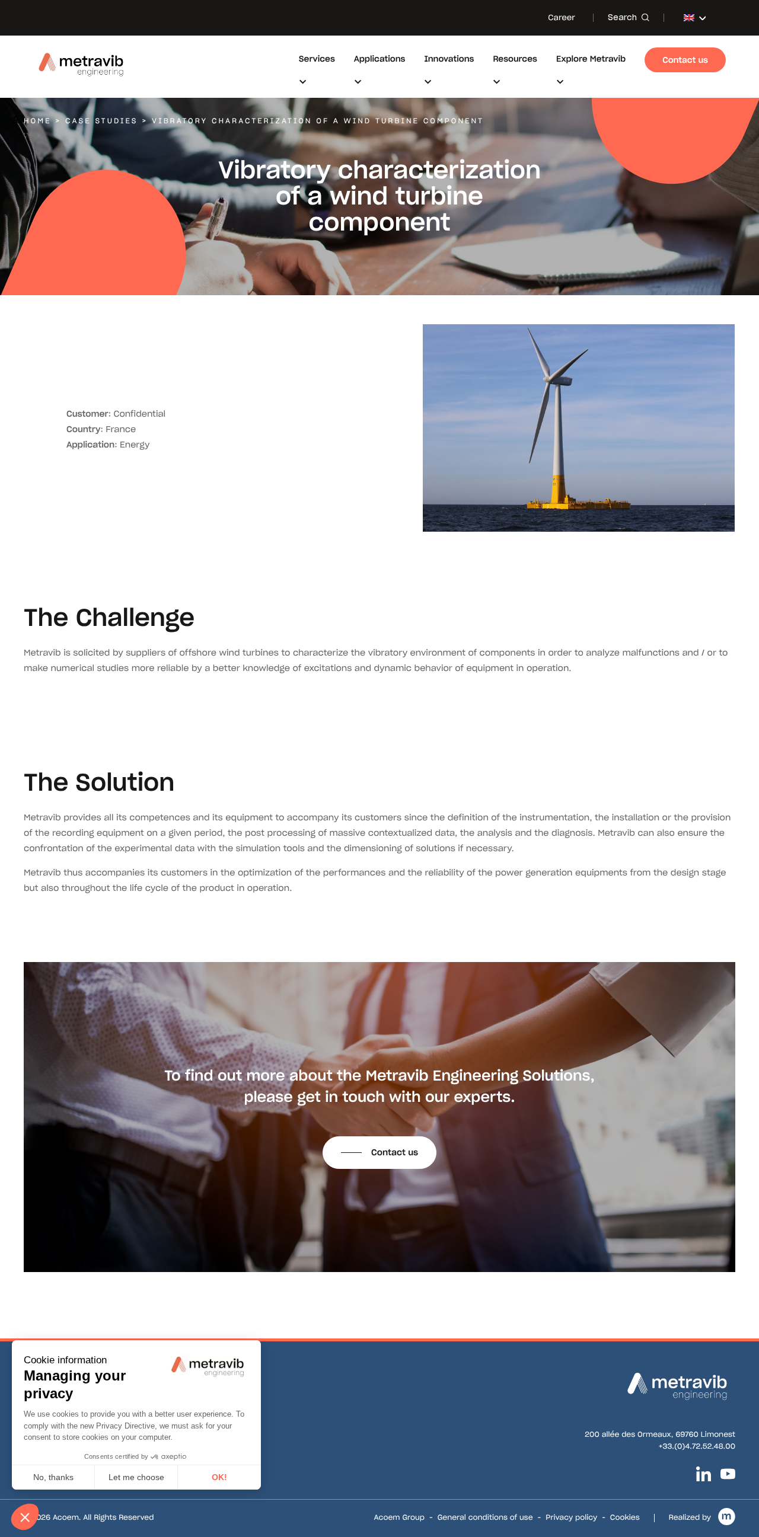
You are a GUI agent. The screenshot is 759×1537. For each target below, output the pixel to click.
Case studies (101, 121)
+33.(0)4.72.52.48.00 (697, 1446)
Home (37, 121)
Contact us (394, 1152)
